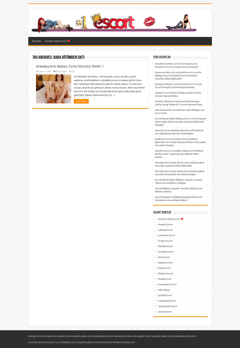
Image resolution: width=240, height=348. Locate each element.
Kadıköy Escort (165, 262)
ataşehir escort (64, 336)
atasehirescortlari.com (125, 336)
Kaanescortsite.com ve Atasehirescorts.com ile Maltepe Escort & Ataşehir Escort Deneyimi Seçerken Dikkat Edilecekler (178, 75)
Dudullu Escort (165, 246)
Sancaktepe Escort (167, 284)
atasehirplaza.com (104, 336)
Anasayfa (36, 41)
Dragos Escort (165, 241)
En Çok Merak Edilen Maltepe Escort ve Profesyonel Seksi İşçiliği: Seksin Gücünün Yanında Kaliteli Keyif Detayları (180, 121)
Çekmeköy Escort (166, 235)
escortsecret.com (37, 342)
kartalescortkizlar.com (124, 342)
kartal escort (106, 342)
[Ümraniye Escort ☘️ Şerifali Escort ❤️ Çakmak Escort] (114, 22)
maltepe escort (35, 336)
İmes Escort (164, 257)
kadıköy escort (69, 342)
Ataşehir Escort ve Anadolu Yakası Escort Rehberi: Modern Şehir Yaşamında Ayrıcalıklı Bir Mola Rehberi (179, 153)
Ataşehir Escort (165, 224)
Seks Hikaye (61, 71)
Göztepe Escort (165, 251)
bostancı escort (54, 342)
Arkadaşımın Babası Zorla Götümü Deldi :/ (69, 66)
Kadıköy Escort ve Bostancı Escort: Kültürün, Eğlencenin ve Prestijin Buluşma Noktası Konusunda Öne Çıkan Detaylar (180, 142)
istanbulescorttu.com (185, 336)
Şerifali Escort (165, 295)
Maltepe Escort (165, 273)
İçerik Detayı (81, 101)
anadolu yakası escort (83, 336)
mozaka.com (50, 336)
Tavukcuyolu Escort (167, 306)
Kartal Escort (164, 268)
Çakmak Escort (165, 230)
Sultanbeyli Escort (167, 300)
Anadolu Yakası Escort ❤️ (57, 41)
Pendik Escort (164, 279)
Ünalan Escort (165, 311)
